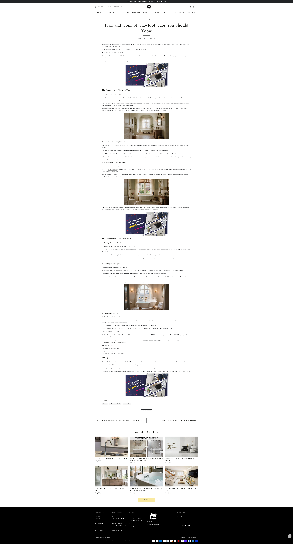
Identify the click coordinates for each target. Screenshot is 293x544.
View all (146, 500)
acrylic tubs (135, 154)
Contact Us (97, 519)
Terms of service (120, 540)
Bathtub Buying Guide (115, 404)
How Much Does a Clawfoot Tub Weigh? (117, 342)
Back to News (147, 411)
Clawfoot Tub (126, 404)
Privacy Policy (115, 528)
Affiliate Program (99, 528)
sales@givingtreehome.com (134, 526)
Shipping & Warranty (117, 523)
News (148, 20)
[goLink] (153, 516)
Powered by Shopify (98, 540)
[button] (190, 6)
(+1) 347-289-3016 (133, 519)
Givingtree (100, 537)
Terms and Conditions (117, 530)
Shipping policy (127, 540)
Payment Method (116, 521)
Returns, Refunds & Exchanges (119, 526)
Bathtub (105, 404)
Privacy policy (112, 540)
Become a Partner (99, 530)
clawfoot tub (135, 44)
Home (144, 20)
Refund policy (106, 540)
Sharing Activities (99, 526)
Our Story (97, 516)
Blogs (96, 521)
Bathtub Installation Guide (118, 519)
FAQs (113, 516)
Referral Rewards (99, 523)
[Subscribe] (197, 516)
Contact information (135, 540)
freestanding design (112, 169)
